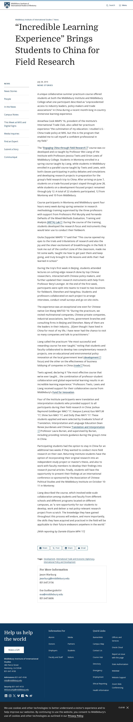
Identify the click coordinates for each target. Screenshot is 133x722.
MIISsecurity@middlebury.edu (16, 689)
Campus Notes (11, 114)
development (91, 357)
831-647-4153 (18, 686)
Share (44, 548)
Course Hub (98, 657)
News (56, 19)
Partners (71, 644)
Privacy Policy (75, 715)
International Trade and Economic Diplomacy (75, 559)
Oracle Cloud (117, 647)
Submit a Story (11, 149)
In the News (10, 106)
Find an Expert (11, 141)
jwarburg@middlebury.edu (54, 578)
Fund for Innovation (63, 392)
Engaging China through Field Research (64, 147)
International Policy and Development (59, 562)
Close (122, 707)
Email (82, 548)
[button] (110, 5)
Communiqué (10, 157)
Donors (52, 644)
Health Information (101, 690)
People (7, 99)
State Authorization (120, 664)
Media (70, 637)
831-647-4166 (21, 677)
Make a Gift (14, 649)
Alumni (51, 637)
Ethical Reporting (100, 683)
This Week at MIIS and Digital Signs (15, 124)
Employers (53, 650)
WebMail (115, 671)
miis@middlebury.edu (13, 680)
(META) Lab (53, 222)
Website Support (119, 677)
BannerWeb (98, 637)
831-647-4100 (10, 671)
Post (57, 548)
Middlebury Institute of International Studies (33, 19)
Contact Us (97, 650)
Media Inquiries (11, 133)
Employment (98, 677)
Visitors (71, 657)
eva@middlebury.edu (51, 594)
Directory (97, 664)
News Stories (10, 91)
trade (77, 365)
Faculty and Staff (56, 657)
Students (71, 650)
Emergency (97, 670)
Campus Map (98, 644)
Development (49, 559)
